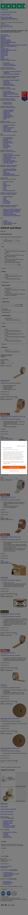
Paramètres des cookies (14, 470)
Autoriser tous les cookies (14, 467)
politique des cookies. (6, 463)
